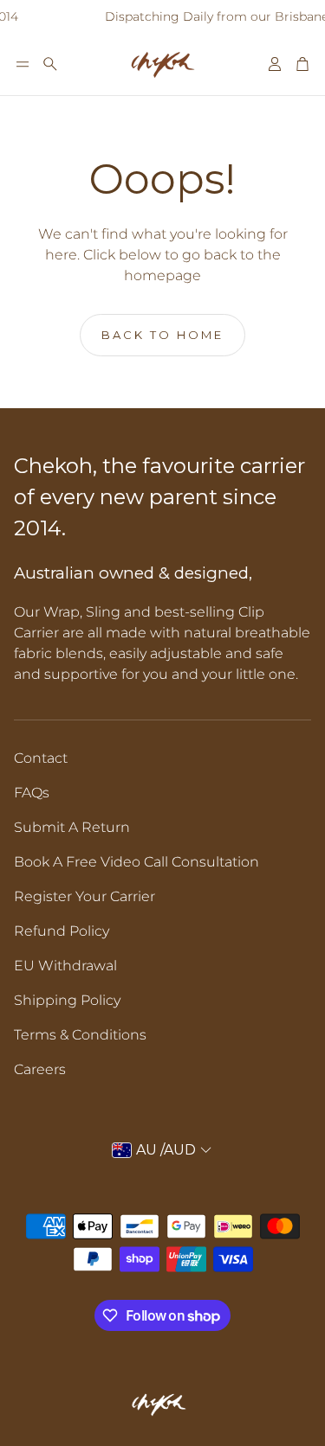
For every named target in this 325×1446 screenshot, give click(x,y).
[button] (22, 64)
